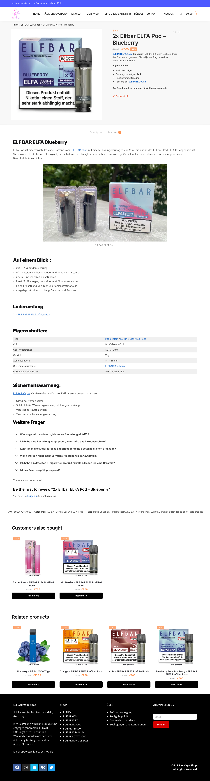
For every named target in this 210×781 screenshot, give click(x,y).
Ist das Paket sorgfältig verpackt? (40, 470)
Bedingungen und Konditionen (128, 724)
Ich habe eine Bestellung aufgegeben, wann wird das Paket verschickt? (63, 441)
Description (96, 132)
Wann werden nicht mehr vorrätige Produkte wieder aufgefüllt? (58, 455)
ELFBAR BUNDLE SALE (75, 740)
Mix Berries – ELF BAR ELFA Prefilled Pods (81, 584)
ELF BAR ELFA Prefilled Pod (34, 314)
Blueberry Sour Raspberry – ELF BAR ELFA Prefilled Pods (176, 673)
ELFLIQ (67, 712)
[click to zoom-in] (56, 74)
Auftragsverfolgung (121, 712)
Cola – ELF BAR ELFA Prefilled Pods (129, 671)
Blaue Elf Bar (99, 511)
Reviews (112, 132)
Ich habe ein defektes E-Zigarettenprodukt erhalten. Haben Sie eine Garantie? (67, 462)
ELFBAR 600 (69, 716)
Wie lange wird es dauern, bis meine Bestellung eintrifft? (54, 434)
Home (15, 24)
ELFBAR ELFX (70, 720)
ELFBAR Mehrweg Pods (133, 338)
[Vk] (43, 767)
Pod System (111, 338)
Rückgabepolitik (119, 716)
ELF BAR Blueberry (116, 511)
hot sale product (194, 511)
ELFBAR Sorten (55, 511)
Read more (33, 595)
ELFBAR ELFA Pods (30, 24)
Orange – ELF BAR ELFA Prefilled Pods (81, 671)
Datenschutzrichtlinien (123, 720)
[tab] (96, 130)
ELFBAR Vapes (21, 393)
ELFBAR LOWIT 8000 (74, 736)
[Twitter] (51, 767)
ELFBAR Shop (80, 150)
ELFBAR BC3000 (72, 724)
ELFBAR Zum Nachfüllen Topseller (168, 511)
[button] (105, 434)
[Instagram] (26, 767)
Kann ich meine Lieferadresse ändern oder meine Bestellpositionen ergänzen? (68, 448)
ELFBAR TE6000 (72, 728)
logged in (32, 496)
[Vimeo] (34, 767)
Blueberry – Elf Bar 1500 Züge (33, 671)
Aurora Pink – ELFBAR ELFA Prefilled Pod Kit (33, 584)
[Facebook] (17, 767)
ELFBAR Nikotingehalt (138, 511)
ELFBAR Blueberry (115, 366)
